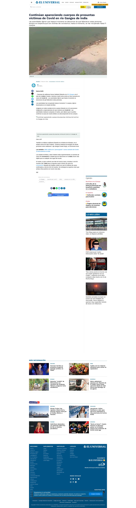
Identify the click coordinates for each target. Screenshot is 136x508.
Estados (32, 467)
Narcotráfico (33, 468)
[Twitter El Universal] (75, 479)
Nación (32, 448)
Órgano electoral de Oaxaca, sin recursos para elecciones (93, 205)
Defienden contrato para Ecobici (93, 196)
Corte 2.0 (32, 450)
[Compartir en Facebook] (32, 91)
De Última (45, 453)
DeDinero (59, 463)
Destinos (45, 455)
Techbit (32, 487)
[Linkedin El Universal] (75, 482)
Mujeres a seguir (34, 451)
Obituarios (59, 455)
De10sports (59, 462)
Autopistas (46, 457)
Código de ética (57, 500)
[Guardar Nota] (32, 104)
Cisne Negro (46, 460)
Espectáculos (33, 477)
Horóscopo (59, 470)
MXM (63, 2)
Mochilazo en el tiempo (93, 181)
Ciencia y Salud (34, 484)
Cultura (32, 479)
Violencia (64, 500)
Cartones (32, 472)
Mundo (38, 81)
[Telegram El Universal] (70, 479)
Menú (31, 489)
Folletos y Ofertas (61, 450)
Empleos (59, 453)
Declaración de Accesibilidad (96, 500)
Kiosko (88, 201)
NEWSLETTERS (78, 2)
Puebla (71, 451)
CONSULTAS (85, 2)
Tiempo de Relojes (48, 458)
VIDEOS (66, 2)
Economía (32, 474)
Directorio (35, 500)
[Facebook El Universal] (73, 479)
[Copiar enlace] (32, 102)
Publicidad (70, 500)
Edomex (72, 448)
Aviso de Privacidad (78, 500)
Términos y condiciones (65, 502)
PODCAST (72, 2)
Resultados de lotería (60, 473)
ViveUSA (59, 465)
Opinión (89, 178)
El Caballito (89, 192)
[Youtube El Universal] (79, 479)
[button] (100, 7)
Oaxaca (72, 450)
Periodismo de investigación (33, 454)
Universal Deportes (35, 475)
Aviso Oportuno (60, 451)
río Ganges (42, 179)
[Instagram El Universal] (70, 482)
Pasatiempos (60, 468)
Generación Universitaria (60, 457)
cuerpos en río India (69, 179)
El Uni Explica (33, 457)
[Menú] (31, 2)
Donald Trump (33, 463)
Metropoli (32, 465)
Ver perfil (39, 85)
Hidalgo (72, 453)
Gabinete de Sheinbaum (33, 459)
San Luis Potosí (74, 457)
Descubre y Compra (62, 448)
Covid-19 (41, 181)
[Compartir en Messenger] (32, 99)
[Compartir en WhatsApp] (32, 96)
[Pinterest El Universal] (73, 482)
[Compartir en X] (32, 94)
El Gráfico (59, 460)
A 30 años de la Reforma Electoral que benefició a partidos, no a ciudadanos (93, 186)
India (60, 179)
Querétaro (72, 455)
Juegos (58, 467)
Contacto (74, 502)
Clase (44, 448)
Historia (86, 500)
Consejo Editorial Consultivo (45, 500)
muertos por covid (52, 179)
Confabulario (33, 480)
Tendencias (33, 482)
